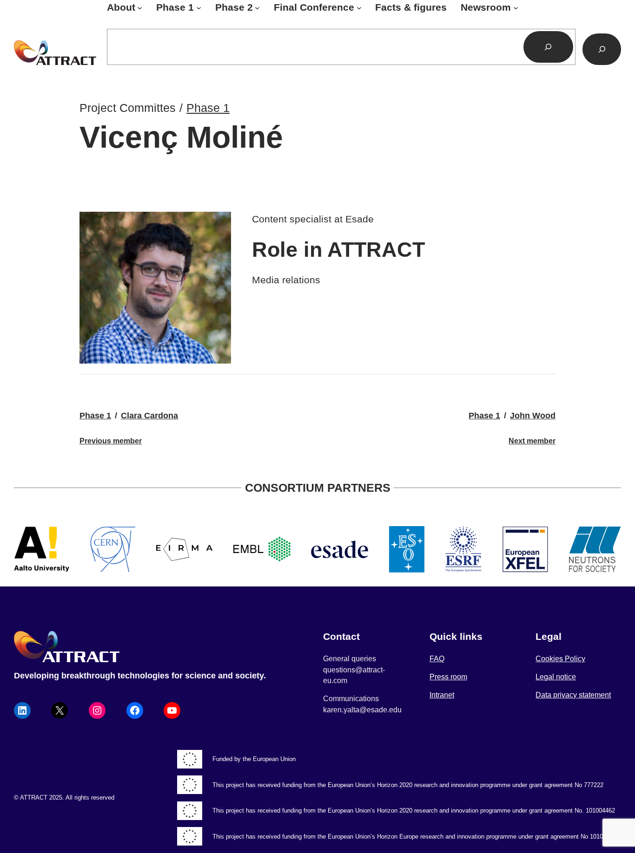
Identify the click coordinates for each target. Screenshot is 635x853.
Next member (532, 441)
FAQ (437, 659)
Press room (448, 677)
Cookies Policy (560, 659)
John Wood (533, 415)
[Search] (548, 47)
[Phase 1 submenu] (198, 7)
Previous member (110, 441)
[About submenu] (139, 7)
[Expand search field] (601, 49)
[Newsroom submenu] (515, 7)
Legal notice (556, 677)
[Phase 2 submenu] (257, 7)
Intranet (442, 695)
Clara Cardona (149, 415)
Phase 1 (208, 107)
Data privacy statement (573, 695)
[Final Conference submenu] (359, 7)
